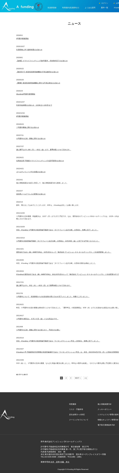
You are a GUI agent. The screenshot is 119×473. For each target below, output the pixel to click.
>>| (85, 378)
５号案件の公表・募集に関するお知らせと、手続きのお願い (38, 330)
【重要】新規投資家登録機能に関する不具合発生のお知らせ (38, 83)
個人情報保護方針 (105, 404)
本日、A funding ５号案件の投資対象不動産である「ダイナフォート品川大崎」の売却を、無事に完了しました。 (57, 230)
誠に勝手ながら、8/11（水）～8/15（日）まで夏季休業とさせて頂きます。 (43, 285)
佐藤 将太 (64, 462)
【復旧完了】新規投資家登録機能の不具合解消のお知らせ (37, 72)
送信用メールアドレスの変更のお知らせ (31, 194)
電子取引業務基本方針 (106, 425)
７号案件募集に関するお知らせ (27, 127)
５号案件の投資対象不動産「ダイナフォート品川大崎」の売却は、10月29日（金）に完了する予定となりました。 (58, 241)
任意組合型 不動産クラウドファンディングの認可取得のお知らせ (40, 161)
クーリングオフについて (78, 420)
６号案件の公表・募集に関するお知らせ (31, 138)
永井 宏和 (55, 462)
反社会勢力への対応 (77, 414)
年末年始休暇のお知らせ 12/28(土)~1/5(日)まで (34, 105)
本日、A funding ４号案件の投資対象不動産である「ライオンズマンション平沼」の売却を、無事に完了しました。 (58, 341)
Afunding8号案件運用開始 (25, 94)
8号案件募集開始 (22, 116)
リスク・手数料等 (76, 409)
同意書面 (72, 404)
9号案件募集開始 (22, 38)
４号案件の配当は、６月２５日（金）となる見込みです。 (37, 319)
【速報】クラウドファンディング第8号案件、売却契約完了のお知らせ (42, 61)
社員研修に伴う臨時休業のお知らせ (29, 50)
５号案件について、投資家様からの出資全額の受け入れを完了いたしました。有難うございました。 (52, 296)
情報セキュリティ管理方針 (108, 420)
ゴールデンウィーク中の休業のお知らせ (31, 172)
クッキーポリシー (105, 409)
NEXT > (78, 378)
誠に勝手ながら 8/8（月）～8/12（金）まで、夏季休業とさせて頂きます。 (43, 150)
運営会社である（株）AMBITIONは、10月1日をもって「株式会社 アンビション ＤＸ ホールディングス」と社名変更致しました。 (63, 252)
